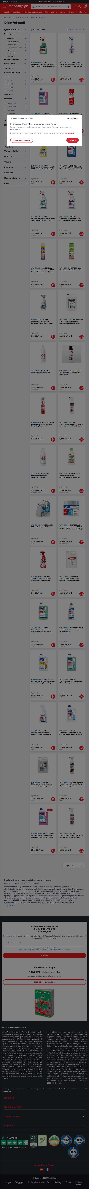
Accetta (73, 140)
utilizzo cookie (70, 133)
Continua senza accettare (23, 118)
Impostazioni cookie (21, 140)
